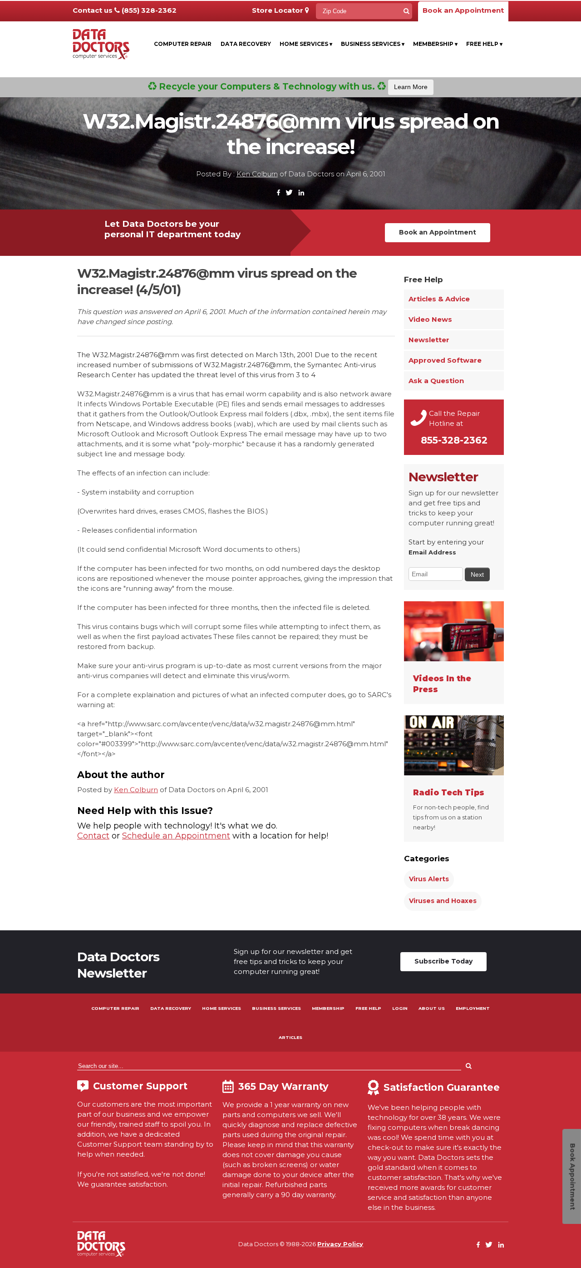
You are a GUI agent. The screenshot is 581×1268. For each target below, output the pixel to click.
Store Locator (278, 10)
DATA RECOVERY (170, 1008)
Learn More (411, 86)
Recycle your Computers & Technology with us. (292, 86)
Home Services (306, 43)
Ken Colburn (257, 174)
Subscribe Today (443, 961)
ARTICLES (290, 1037)
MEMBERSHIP (328, 1008)
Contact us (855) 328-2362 (125, 10)
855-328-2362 (454, 440)
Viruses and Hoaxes (443, 901)
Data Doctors (101, 1244)
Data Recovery (246, 43)
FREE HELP (368, 1008)
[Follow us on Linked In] (301, 193)
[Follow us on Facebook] (279, 193)
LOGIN (400, 1008)
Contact (93, 836)
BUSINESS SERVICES (276, 1008)
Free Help (484, 43)
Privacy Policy (340, 1244)
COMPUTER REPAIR (115, 1008)
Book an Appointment (463, 10)
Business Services (372, 43)
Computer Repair (183, 43)
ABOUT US (432, 1008)
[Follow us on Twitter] (289, 193)
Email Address (432, 552)
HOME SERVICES (221, 1008)
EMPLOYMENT (473, 1008)
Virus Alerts (429, 879)
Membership (435, 43)
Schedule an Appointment (176, 836)
